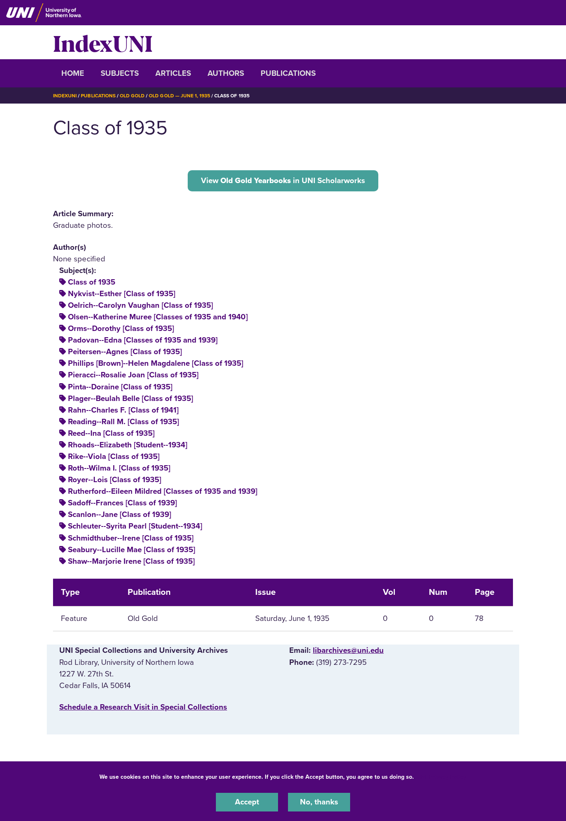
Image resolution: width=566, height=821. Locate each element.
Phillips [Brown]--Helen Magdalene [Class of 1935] (155, 363)
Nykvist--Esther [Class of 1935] (121, 293)
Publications (288, 73)
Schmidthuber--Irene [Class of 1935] (131, 538)
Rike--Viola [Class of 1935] (114, 456)
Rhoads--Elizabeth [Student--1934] (127, 444)
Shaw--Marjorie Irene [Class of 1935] (131, 561)
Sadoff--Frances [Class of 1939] (122, 502)
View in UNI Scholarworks (283, 180)
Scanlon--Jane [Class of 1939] (119, 514)
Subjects (120, 73)
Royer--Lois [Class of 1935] (114, 479)
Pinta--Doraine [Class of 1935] (120, 386)
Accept (247, 802)
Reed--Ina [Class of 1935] (111, 433)
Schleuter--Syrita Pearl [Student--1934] (135, 526)
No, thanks (319, 802)
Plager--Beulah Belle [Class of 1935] (130, 398)
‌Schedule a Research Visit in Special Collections (143, 707)
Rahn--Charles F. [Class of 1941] (123, 410)
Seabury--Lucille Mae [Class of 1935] (131, 549)
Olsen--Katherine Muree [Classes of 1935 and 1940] (158, 316)
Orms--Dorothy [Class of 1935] (121, 328)
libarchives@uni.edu (348, 650)
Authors (226, 73)
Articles (173, 73)
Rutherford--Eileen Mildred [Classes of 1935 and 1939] (162, 491)
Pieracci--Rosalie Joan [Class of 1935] (133, 374)
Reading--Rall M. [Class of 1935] (123, 421)
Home (72, 73)
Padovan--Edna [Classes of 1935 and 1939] (143, 340)
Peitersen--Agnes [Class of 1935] (125, 351)
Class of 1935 (91, 282)
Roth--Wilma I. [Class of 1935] (119, 468)
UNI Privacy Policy (441, 776)
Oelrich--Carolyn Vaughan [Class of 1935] (140, 305)
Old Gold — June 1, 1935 (179, 96)
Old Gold (132, 96)
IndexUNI (102, 42)
